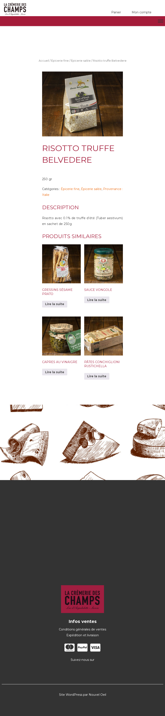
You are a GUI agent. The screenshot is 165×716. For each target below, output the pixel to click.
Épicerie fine (60, 60)
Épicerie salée (81, 60)
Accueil (44, 60)
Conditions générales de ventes (82, 629)
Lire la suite (54, 304)
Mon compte (141, 12)
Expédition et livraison (82, 635)
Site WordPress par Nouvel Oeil (82, 695)
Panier (116, 12)
